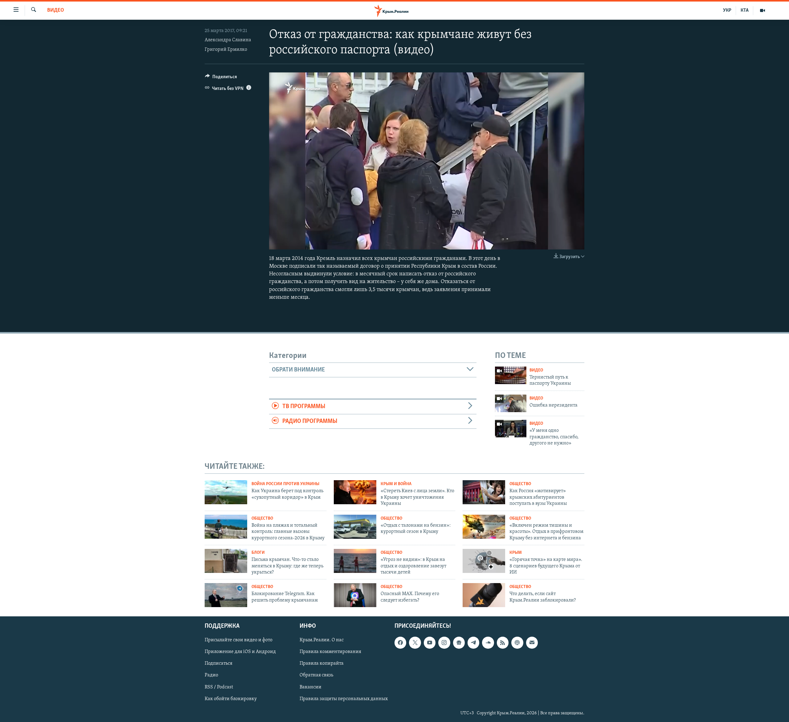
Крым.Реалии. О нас (322, 640)
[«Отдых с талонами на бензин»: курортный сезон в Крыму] (355, 527)
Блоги (258, 552)
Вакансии (310, 687)
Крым (515, 552)
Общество (520, 484)
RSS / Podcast (219, 687)
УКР (727, 10)
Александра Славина (228, 40)
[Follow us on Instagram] (444, 642)
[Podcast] (517, 642)
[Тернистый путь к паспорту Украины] (510, 375)
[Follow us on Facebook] (400, 642)
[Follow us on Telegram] (473, 642)
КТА (745, 10)
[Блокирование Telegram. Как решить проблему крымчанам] (226, 595)
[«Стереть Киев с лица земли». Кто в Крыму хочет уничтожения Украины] (355, 492)
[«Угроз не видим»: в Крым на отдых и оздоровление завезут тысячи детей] (355, 561)
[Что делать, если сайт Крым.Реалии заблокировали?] (484, 595)
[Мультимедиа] (762, 10)
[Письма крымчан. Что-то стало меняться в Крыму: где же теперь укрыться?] (226, 561)
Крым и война (396, 484)
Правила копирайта (322, 663)
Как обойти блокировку (231, 698)
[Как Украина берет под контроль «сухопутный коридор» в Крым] (226, 492)
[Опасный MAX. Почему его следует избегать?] (355, 595)
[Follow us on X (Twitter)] (415, 642)
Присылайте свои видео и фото (238, 640)
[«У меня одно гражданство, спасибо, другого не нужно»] (510, 428)
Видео (55, 10)
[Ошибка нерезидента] (510, 403)
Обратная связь (316, 675)
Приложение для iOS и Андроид (240, 651)
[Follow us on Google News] (459, 642)
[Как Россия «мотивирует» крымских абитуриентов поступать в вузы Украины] (484, 492)
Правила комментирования (330, 651)
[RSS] (503, 642)
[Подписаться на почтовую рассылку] (532, 642)
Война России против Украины (285, 484)
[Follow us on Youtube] (429, 642)
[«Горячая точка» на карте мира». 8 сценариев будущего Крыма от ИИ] (484, 561)
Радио (211, 675)
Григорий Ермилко (226, 49)
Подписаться (218, 663)
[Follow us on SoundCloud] (488, 642)
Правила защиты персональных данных (344, 698)
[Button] (221, 78)
